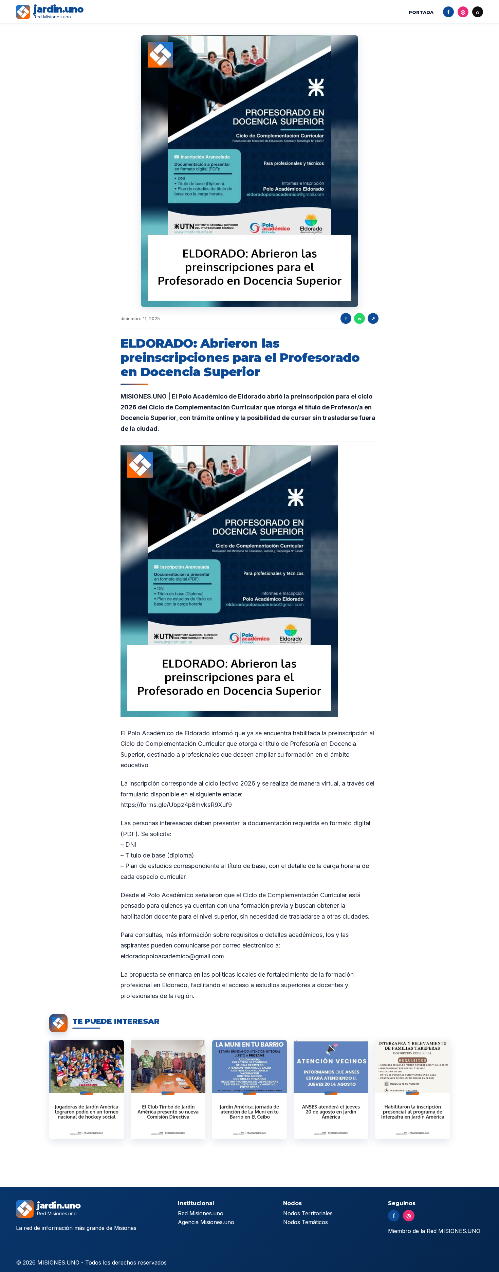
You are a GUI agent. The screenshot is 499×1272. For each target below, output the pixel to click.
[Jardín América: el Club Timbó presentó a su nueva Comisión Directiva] (168, 1089)
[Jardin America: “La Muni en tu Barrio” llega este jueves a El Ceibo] (249, 1089)
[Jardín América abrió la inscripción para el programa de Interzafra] (412, 1089)
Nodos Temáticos (305, 1222)
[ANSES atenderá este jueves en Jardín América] (331, 1089)
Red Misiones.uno (200, 1213)
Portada (421, 12)
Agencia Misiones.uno (206, 1222)
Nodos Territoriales (308, 1213)
